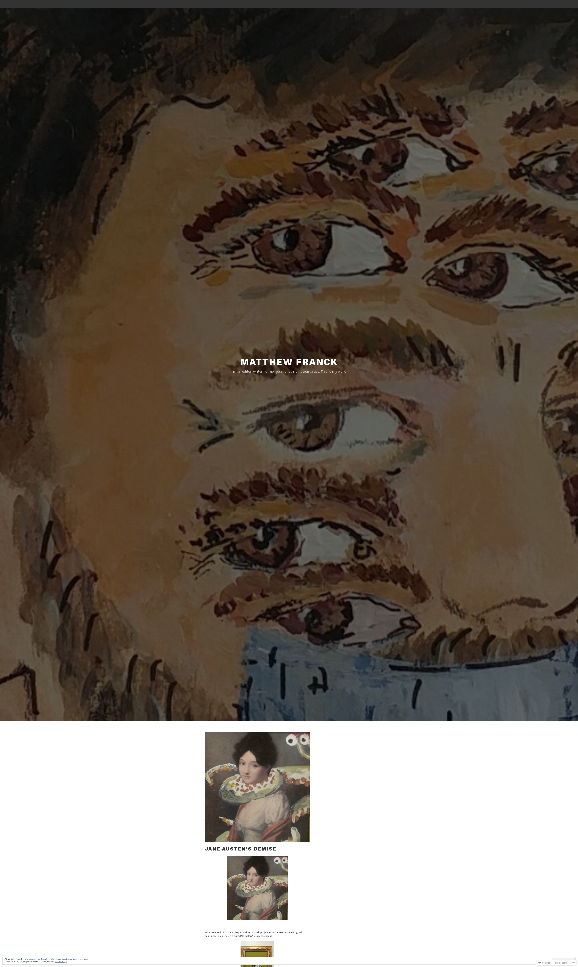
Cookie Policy (61, 962)
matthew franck (289, 362)
